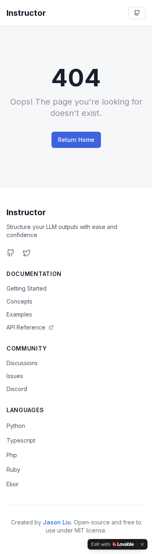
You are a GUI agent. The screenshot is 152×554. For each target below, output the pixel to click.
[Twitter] (27, 253)
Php (11, 454)
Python (15, 425)
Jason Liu (57, 522)
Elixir (12, 484)
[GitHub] (10, 253)
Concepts (19, 301)
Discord (16, 388)
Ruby (13, 469)
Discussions (22, 362)
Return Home (76, 139)
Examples (19, 314)
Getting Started (26, 288)
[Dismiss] (142, 544)
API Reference (25, 327)
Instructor (26, 212)
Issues (14, 375)
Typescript (20, 440)
